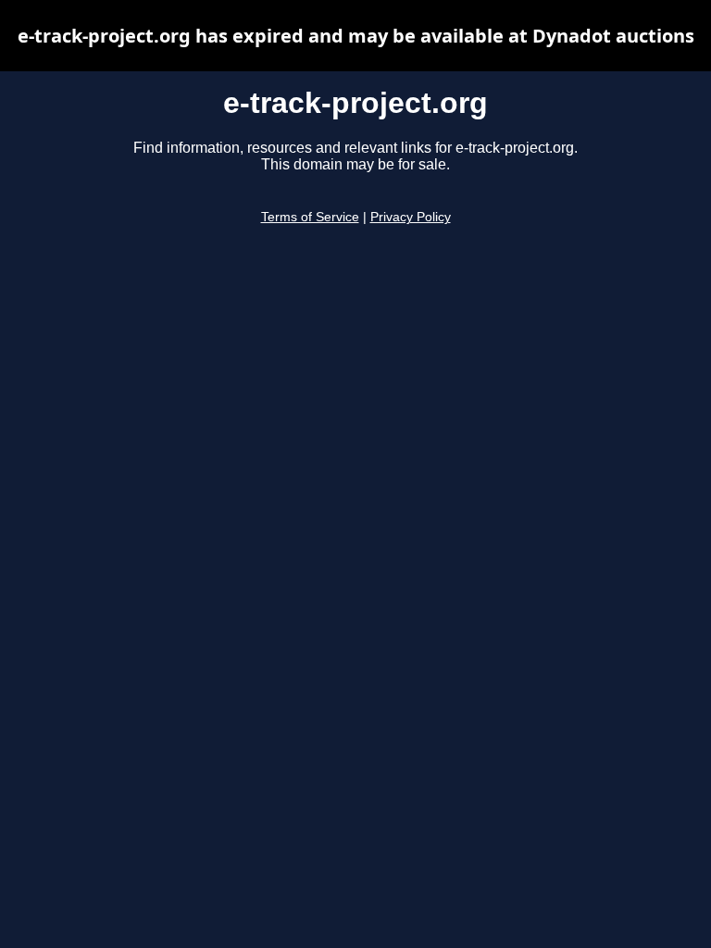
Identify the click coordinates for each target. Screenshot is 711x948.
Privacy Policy (410, 217)
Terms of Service (310, 217)
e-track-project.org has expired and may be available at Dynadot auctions (356, 35)
